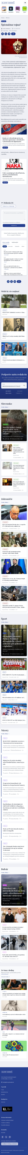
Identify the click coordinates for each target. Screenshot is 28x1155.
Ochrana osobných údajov (7, 1120)
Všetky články (4, 407)
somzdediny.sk (4, 974)
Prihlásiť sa (14, 225)
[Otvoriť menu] (25, 2)
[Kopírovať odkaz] (13, 33)
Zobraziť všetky (5, 976)
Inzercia (3, 1102)
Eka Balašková (13, 931)
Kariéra (3, 1094)
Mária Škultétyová (16, 750)
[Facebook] (2, 33)
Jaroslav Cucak (13, 677)
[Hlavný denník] (8, 3)
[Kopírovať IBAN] (24, 385)
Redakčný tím (4, 1092)
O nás (2, 1089)
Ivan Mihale (12, 582)
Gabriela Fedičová (18, 473)
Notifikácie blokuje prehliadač (9, 1144)
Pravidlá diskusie (5, 1125)
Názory (7, 17)
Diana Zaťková (12, 699)
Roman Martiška (17, 457)
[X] (5, 33)
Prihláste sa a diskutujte (8, 206)
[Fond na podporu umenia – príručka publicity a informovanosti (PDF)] (7, 1109)
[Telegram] (9, 33)
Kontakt (3, 1132)
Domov (2, 17)
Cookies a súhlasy (5, 1122)
